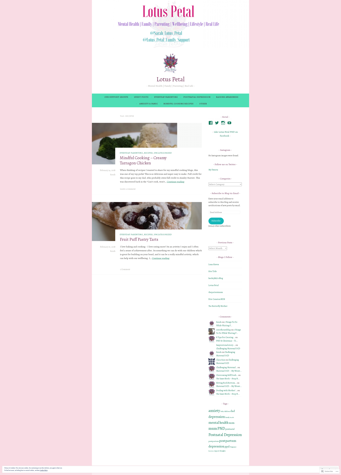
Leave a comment (128, 189)
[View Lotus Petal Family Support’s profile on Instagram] (223, 123)
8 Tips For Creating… (225, 337)
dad (232, 411)
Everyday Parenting (166, 97)
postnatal (230, 429)
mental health (218, 422)
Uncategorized (163, 152)
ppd (227, 446)
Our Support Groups (116, 97)
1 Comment (125, 269)
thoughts (223, 451)
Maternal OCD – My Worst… (229, 370)
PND (221, 428)
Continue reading (175, 181)
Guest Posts (141, 97)
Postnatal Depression (196, 97)
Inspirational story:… (225, 345)
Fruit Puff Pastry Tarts (139, 239)
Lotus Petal (170, 79)
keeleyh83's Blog (215, 278)
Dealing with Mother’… (226, 390)
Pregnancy (233, 447)
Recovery (211, 451)
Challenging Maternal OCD (228, 348)
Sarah (112, 174)
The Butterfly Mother (217, 306)
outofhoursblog (223, 329)
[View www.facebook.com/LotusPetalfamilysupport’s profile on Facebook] (211, 123)
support (216, 451)
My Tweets (213, 169)
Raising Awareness (227, 97)
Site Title (212, 271)
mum (212, 428)
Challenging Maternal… (226, 367)
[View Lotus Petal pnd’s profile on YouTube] (229, 123)
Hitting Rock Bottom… (226, 382)
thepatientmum (215, 292)
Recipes (148, 152)
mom (231, 423)
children (227, 411)
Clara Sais (220, 359)
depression (216, 416)
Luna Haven (213, 264)
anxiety (214, 410)
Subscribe (216, 220)
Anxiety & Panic (148, 103)
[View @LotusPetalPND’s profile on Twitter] (217, 123)
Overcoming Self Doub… (227, 375)
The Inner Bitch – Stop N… (227, 378)
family (227, 417)
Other (203, 103)
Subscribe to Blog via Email (225, 193)
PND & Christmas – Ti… (227, 340)
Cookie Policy (44, 470)
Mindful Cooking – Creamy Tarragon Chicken (143, 160)
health (232, 417)
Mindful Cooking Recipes (178, 103)
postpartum (213, 441)
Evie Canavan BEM (216, 299)
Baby (222, 411)
